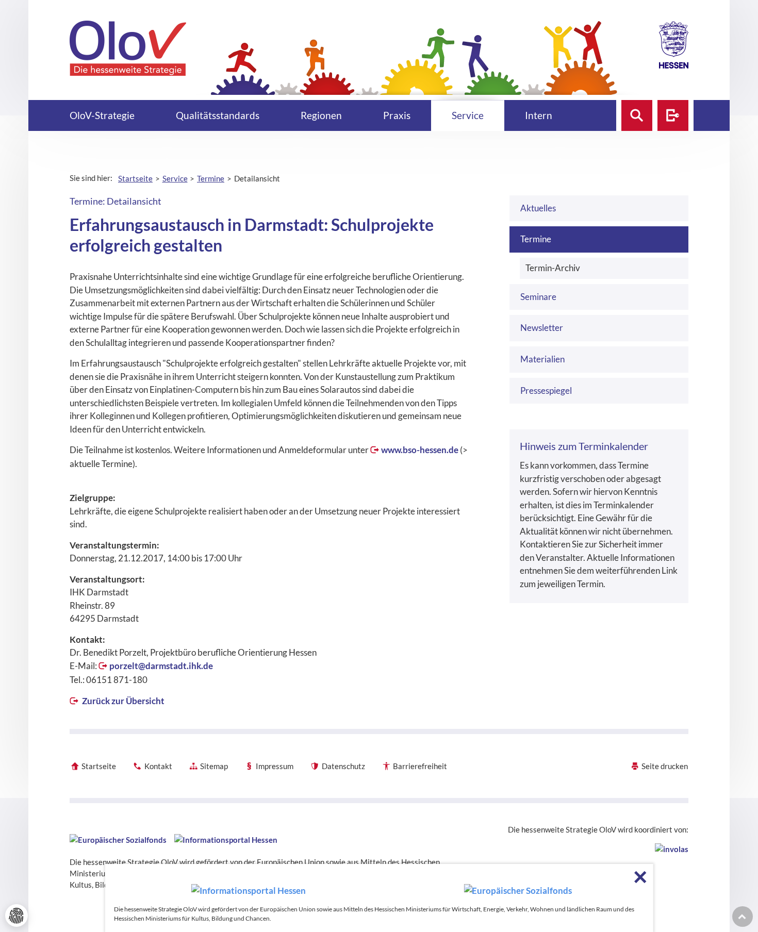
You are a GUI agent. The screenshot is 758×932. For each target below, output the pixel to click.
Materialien (542, 359)
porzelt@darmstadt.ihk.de (161, 665)
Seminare (538, 296)
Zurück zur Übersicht (122, 700)
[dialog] (379, 898)
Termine (535, 239)
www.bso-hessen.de (419, 449)
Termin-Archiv (552, 267)
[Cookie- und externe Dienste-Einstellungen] (16, 915)
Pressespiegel (546, 390)
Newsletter (541, 327)
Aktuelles (538, 208)
